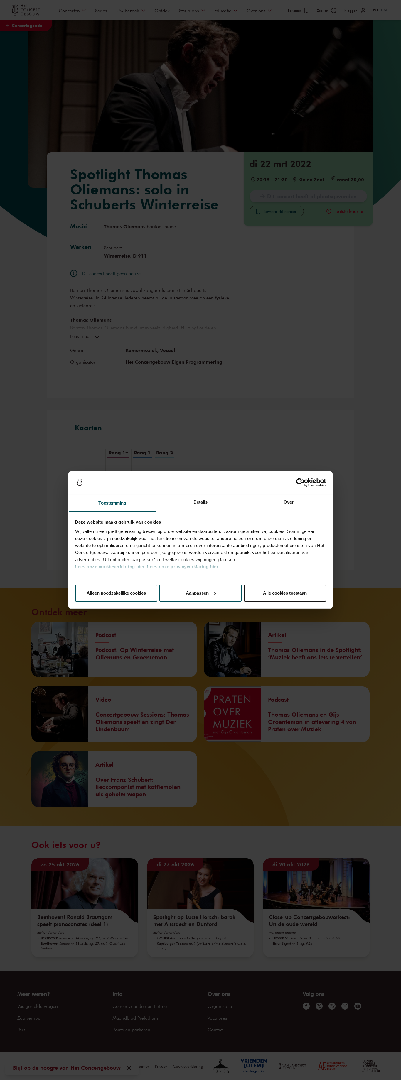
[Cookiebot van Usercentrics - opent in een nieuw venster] (300, 482)
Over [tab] (289, 502)
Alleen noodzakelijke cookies (116, 592)
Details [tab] (200, 502)
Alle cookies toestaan (285, 592)
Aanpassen (197, 592)
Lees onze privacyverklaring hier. (183, 566)
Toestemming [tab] (112, 502)
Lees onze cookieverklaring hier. (110, 566)
